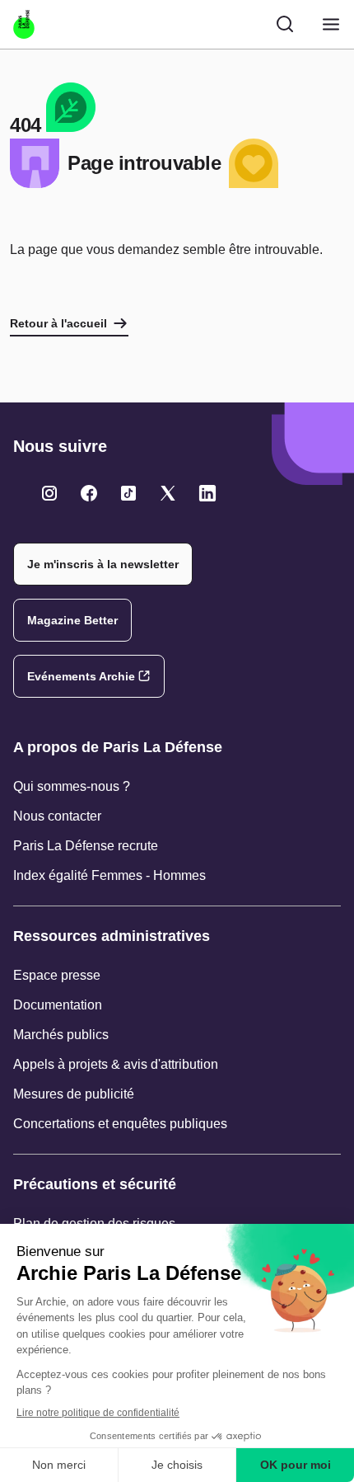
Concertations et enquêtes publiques (120, 1124)
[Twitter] (49, 493)
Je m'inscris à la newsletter (103, 564)
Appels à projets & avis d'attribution (115, 1064)
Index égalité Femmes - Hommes (109, 875)
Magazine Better (72, 620)
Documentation (57, 1005)
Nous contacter (57, 816)
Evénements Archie (81, 676)
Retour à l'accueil (58, 323)
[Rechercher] (285, 24)
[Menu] (331, 24)
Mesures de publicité (73, 1094)
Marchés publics (61, 1035)
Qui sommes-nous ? (71, 786)
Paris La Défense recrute (85, 846)
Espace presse (56, 975)
